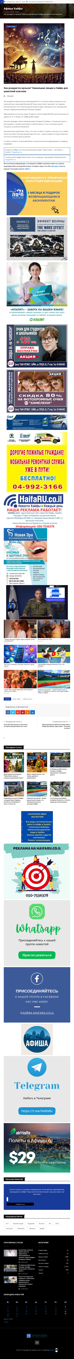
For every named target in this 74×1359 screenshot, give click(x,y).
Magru (52, 1350)
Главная (6, 12)
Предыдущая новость (13, 722)
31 (17, 1316)
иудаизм (31, 1224)
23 (8, 1314)
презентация (18, 1224)
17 (17, 1311)
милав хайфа (16, 699)
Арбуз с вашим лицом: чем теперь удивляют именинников (36, 776)
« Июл (6, 1322)
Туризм (53, 1270)
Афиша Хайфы (14, 12)
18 (26, 1311)
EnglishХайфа (53, 1250)
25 (26, 1314)
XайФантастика (53, 1253)
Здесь (56, 166)
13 (46, 1309)
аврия (42, 1228)
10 (17, 1309)
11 (26, 1309)
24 (17, 1314)
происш (32, 1228)
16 (8, 1311)
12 (36, 1309)
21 (56, 1311)
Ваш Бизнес (53, 1260)
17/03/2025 (10, 96)
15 (65, 1309)
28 (56, 1314)
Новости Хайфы (53, 1266)
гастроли (9, 1228)
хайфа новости (27, 699)
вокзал (41, 1224)
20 (46, 1311)
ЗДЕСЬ (27, 169)
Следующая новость (61, 722)
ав (50, 1224)
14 (56, 1309)
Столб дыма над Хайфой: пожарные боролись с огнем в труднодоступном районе (60, 800)
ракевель (21, 1228)
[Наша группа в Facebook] (37, 1343)
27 (46, 1314)
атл (7, 1224)
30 (8, 1316)
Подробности (17, 152)
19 (36, 1311)
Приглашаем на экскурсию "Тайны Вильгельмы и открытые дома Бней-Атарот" (14, 776)
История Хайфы (53, 1263)
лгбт (57, 1224)
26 (36, 1314)
